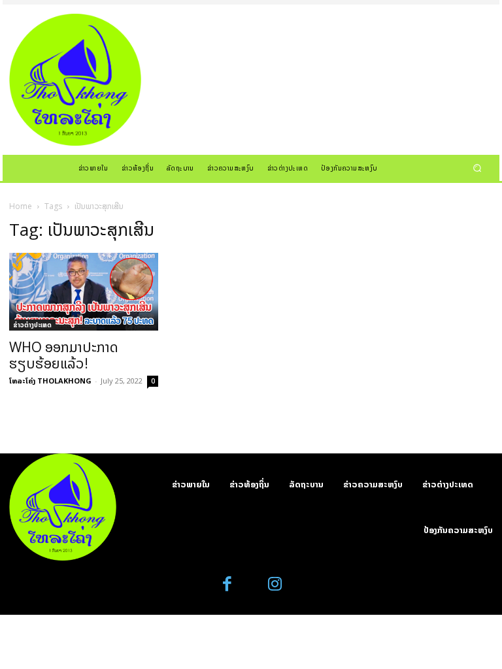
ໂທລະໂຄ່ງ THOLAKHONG (50, 380)
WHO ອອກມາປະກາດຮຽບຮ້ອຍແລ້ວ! (63, 355)
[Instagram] (274, 584)
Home (20, 206)
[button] (477, 167)
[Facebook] (227, 584)
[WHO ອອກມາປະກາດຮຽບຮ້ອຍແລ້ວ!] (83, 292)
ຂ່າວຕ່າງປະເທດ (32, 324)
